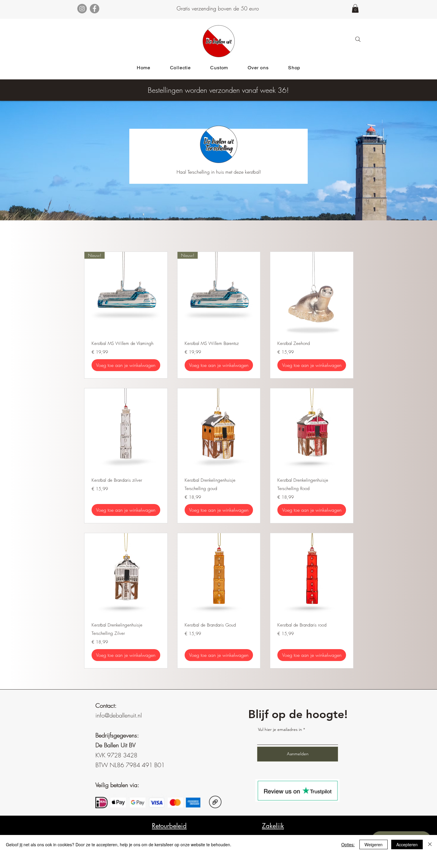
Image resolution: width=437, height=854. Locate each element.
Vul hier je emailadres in (280, 729)
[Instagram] (82, 8)
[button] (355, 8)
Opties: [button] (348, 844)
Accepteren (407, 844)
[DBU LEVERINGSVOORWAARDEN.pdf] (215, 803)
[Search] (358, 39)
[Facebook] (94, 8)
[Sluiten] (429, 844)
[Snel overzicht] (311, 293)
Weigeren (373, 844)
